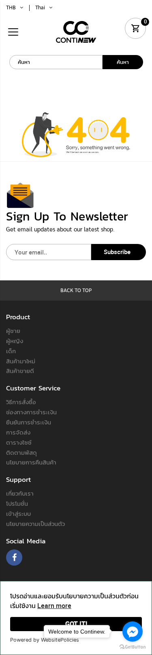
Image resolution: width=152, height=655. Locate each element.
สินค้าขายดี (20, 371)
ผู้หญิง (14, 341)
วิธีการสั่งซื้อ (21, 402)
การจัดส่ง (18, 432)
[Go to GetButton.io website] (133, 646)
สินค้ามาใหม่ (20, 361)
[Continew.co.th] (76, 31)
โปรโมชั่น (17, 503)
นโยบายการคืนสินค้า (31, 462)
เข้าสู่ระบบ (18, 513)
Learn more (54, 605)
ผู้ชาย (13, 330)
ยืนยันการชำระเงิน (28, 422)
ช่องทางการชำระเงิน (31, 412)
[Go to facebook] (132, 631)
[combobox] (56, 62)
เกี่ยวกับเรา (20, 493)
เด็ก (11, 351)
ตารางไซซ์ (19, 442)
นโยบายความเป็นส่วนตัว (35, 523)
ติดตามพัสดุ (21, 452)
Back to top (76, 290)
